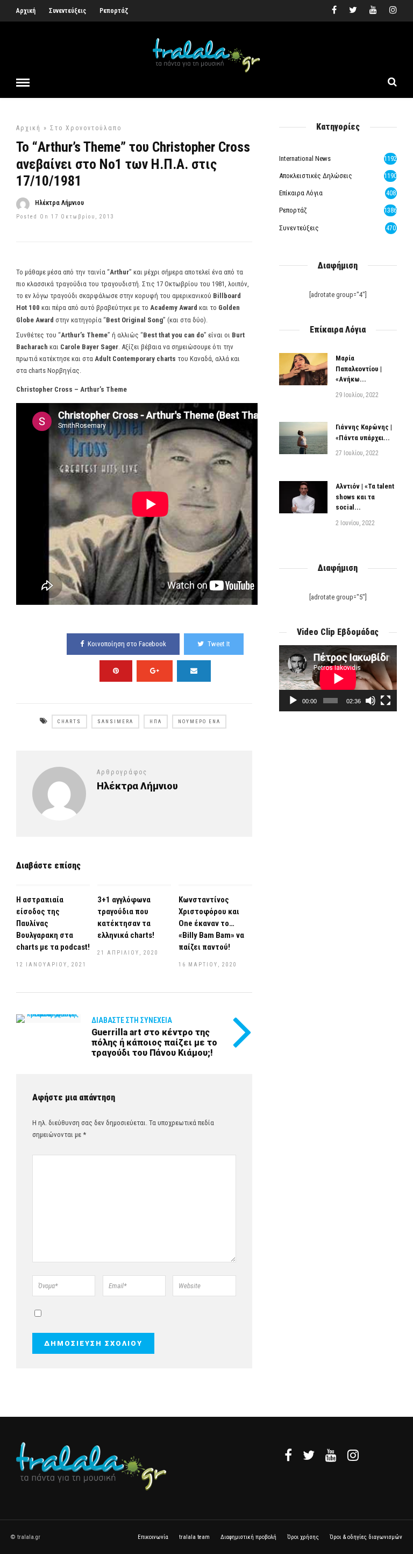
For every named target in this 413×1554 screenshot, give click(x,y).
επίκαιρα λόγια (301, 193)
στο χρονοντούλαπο (86, 128)
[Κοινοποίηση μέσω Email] (194, 671)
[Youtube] (373, 11)
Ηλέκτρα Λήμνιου (59, 203)
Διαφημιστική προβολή (248, 1537)
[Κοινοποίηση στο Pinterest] (115, 671)
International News (305, 158)
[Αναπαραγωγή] (293, 700)
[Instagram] (393, 11)
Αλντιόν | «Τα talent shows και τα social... (365, 496)
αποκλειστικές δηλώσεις (315, 176)
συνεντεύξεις (299, 228)
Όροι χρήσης (303, 1537)
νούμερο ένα (199, 721)
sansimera (115, 721)
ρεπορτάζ (293, 210)
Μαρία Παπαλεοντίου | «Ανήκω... (359, 368)
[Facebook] (288, 1455)
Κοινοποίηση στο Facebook (127, 644)
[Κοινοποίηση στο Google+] (155, 671)
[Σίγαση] (370, 700)
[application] (338, 678)
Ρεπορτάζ (113, 11)
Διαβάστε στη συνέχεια (131, 1020)
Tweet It (219, 644)
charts (69, 721)
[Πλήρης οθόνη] (385, 700)
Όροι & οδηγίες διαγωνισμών (366, 1537)
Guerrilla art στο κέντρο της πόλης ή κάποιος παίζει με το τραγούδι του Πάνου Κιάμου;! (154, 1042)
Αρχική (25, 11)
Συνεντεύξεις (67, 11)
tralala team (194, 1537)
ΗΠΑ (155, 721)
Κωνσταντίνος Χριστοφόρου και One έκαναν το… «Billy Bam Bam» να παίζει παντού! (211, 923)
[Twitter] (309, 1455)
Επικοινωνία (153, 1537)
